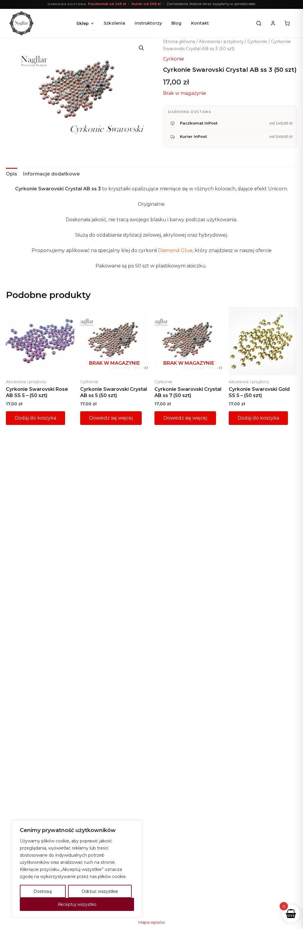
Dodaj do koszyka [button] (35, 418)
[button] (141, 48)
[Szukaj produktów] (258, 23)
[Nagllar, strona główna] (21, 23)
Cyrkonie (257, 41)
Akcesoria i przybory (221, 41)
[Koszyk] (287, 23)
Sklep (82, 23)
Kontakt (200, 23)
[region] (77, 868)
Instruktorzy (148, 23)
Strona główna (179, 41)
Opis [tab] (11, 174)
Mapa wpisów (151, 922)
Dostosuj (42, 891)
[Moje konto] (272, 23)
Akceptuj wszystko (77, 904)
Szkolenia (114, 23)
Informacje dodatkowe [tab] (51, 174)
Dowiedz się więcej (111, 418)
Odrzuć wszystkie (100, 891)
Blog (176, 23)
